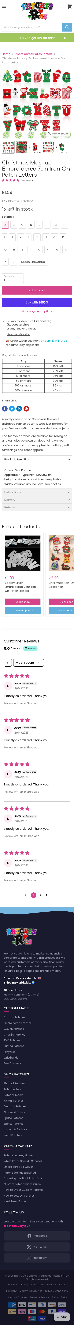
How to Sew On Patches (19, 1196)
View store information (18, 334)
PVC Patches (12, 1040)
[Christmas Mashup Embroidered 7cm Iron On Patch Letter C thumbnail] (62, 147)
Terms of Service (39, 1297)
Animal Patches (14, 1101)
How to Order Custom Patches (23, 1190)
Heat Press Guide (15, 1201)
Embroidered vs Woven (19, 1167)
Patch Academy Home (18, 1155)
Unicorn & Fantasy (15, 1129)
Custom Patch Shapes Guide (22, 1184)
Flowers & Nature (15, 1112)
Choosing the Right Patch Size (23, 1178)
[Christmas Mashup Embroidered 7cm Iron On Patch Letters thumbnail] (8, 147)
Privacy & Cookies (16, 1297)
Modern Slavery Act (31, 1291)
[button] (11, 180)
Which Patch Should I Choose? (23, 1161)
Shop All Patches (14, 1083)
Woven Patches (14, 1029)
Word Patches (13, 1135)
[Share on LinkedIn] (19, 409)
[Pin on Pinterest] (26, 409)
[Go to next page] (48, 895)
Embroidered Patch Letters (34, 54)
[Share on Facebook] (5, 409)
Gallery (24, 1284)
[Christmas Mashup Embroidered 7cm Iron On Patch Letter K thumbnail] (21, 147)
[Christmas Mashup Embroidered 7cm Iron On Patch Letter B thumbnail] (35, 147)
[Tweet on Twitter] (12, 409)
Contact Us (37, 1284)
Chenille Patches (14, 1035)
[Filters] (8, 663)
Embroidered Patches (17, 1023)
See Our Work (12, 1063)
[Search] (67, 27)
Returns (63, 1284)
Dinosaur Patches (15, 1106)
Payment (11, 1291)
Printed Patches (14, 1046)
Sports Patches (13, 1124)
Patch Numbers (13, 1095)
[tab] (37, 459)
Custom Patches (14, 1017)
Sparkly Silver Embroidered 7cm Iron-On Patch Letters (21, 587)
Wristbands (11, 1058)
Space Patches (13, 1118)
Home (6, 54)
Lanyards (9, 1052)
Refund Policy (60, 1297)
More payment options (37, 311)
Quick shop (23, 602)
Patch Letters (12, 1089)
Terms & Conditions (56, 1291)
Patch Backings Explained (20, 1173)
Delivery (51, 1284)
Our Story (11, 1284)
